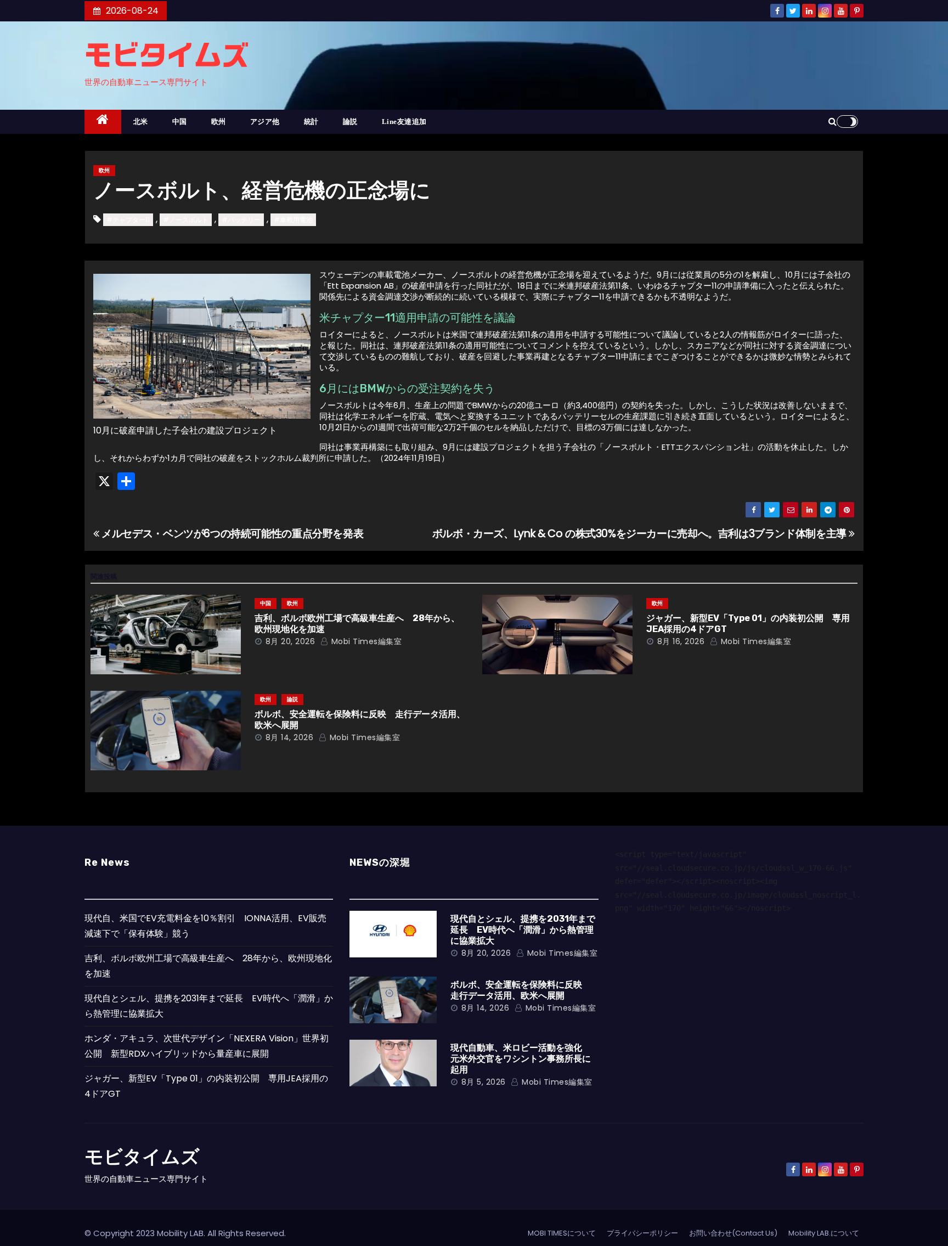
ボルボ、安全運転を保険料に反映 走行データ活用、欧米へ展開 (520, 990)
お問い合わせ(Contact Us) (733, 1233)
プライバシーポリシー (642, 1233)
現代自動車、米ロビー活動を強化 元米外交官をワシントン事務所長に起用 (520, 1058)
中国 (179, 121)
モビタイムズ (166, 55)
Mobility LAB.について (823, 1233)
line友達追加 (404, 121)
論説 (350, 121)
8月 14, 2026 (290, 737)
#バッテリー (241, 219)
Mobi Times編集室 (365, 641)
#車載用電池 (293, 219)
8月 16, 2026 (681, 641)
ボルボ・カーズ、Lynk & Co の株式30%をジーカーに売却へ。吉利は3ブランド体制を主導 (640, 533)
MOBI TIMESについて (562, 1233)
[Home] (102, 122)
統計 (311, 121)
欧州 (218, 121)
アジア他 (265, 121)
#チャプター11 (128, 219)
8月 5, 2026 (483, 1081)
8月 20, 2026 (290, 641)
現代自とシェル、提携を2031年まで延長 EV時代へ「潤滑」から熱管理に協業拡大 (522, 930)
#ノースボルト (185, 219)
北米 (140, 121)
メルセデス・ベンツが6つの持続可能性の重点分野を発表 (231, 533)
